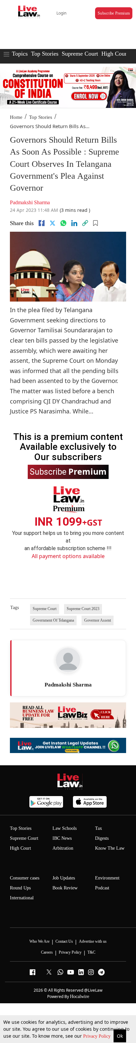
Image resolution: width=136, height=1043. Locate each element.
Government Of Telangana (53, 620)
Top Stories (44, 53)
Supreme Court (80, 53)
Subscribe (68, 471)
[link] (85, 223)
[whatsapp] (63, 223)
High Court (20, 848)
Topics (20, 53)
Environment (107, 878)
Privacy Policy (97, 1036)
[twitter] (52, 223)
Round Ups (20, 887)
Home (16, 117)
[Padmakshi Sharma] (68, 660)
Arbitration (62, 848)
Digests (102, 838)
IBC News (62, 838)
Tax (98, 828)
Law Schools (64, 828)
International (22, 897)
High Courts (116, 53)
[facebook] (42, 223)
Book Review (65, 887)
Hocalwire (79, 996)
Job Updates (63, 878)
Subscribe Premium (114, 13)
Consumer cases (24, 878)
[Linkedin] (74, 223)
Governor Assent (97, 620)
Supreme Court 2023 (83, 608)
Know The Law (109, 848)
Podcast (102, 887)
